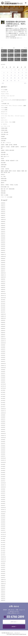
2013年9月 (3, 489)
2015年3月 (3, 452)
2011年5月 (3, 546)
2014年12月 (3, 458)
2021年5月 (3, 305)
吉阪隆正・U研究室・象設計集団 (7, 150)
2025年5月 (3, 227)
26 (25, 78)
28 (7, 80)
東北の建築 (3, 162)
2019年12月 (3, 338)
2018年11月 (3, 365)
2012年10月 (3, 511)
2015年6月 (3, 445)
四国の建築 (12, 37)
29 (11, 80)
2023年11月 (3, 254)
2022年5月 (3, 285)
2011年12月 (3, 532)
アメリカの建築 (4, 89)
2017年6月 (3, 396)
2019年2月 (3, 359)
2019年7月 (3, 349)
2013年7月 (3, 493)
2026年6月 (3, 207)
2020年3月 (3, 332)
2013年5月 (3, 497)
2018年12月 (3, 363)
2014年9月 (3, 464)
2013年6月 (3, 495)
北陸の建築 (3, 140)
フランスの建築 (4, 107)
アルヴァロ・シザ (4, 91)
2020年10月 (3, 318)
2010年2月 (3, 575)
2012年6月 (3, 520)
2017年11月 (3, 386)
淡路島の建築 (3, 164)
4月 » (25, 83)
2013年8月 (3, 491)
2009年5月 (3, 594)
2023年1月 (3, 271)
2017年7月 (3, 394)
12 (25, 72)
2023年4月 (3, 264)
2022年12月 (3, 273)
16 (14, 75)
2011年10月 (3, 536)
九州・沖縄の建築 (4, 132)
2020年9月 (3, 320)
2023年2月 (3, 268)
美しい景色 (3, 176)
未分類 (2, 158)
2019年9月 (3, 345)
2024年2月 (3, 250)
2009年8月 (3, 587)
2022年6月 (3, 283)
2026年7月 (3, 205)
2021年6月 (3, 303)
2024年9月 (3, 236)
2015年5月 (3, 448)
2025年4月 (3, 229)
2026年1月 (3, 217)
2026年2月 (3, 215)
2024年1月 (3, 252)
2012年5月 (3, 522)
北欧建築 (3, 136)
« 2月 (3, 83)
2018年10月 (3, 367)
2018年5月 (3, 377)
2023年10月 (3, 256)
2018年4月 (3, 380)
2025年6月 (3, 225)
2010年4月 (3, 571)
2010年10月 (3, 561)
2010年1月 (3, 577)
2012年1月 (3, 530)
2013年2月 (3, 503)
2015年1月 (3, 456)
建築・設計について (18, 37)
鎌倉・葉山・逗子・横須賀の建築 (7, 188)
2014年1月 (3, 480)
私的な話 (3, 174)
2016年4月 (3, 425)
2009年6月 (3, 592)
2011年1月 (3, 555)
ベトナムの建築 (4, 109)
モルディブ (3, 117)
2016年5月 (3, 423)
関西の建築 (3, 193)
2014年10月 (3, 462)
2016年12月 (3, 408)
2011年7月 (3, 542)
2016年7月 (3, 419)
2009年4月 (3, 596)
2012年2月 (3, 528)
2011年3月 (3, 550)
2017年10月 (3, 388)
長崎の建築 (3, 191)
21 (7, 78)
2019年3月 (3, 357)
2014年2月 (3, 478)
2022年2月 (3, 289)
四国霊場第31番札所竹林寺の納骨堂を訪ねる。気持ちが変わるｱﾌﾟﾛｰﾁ (16, 23)
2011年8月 (3, 540)
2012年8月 (3, 515)
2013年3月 (3, 501)
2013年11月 (3, 485)
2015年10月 (3, 437)
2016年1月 (3, 431)
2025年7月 (3, 223)
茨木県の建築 (3, 180)
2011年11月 (3, 534)
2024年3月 (3, 248)
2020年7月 (3, 324)
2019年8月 (3, 347)
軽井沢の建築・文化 (5, 186)
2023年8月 (3, 260)
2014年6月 (3, 470)
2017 (14, 48)
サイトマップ (17, 632)
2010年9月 (3, 563)
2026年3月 (3, 213)
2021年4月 (3, 308)
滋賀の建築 (3, 166)
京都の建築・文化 (4, 134)
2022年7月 (3, 281)
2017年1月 (3, 406)
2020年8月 (3, 322)
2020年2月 (3, 334)
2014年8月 (3, 466)
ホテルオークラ (4, 111)
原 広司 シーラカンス (6, 142)
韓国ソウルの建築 (4, 195)
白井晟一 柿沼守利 (5, 168)
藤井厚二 (3, 182)
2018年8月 (3, 371)
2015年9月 (3, 439)
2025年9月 (3, 221)
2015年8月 (3, 441)
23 (14, 78)
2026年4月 (3, 211)
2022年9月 (3, 279)
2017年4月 (3, 400)
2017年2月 (3, 404)
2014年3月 (3, 476)
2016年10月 (3, 413)
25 (22, 78)
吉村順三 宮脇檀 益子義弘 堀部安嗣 (9, 144)
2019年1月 (3, 361)
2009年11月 (3, 581)
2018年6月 (3, 375)
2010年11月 (3, 559)
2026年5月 (3, 209)
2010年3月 (3, 573)
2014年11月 (3, 460)
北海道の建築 (3, 138)
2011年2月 (3, 552)
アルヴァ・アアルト (5, 93)
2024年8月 (3, 238)
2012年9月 (3, 513)
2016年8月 (3, 417)
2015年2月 (3, 454)
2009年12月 (3, 579)
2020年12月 (3, 314)
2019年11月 (3, 340)
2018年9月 (3, 369)
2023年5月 (3, 262)
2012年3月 (3, 526)
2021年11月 (3, 295)
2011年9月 (3, 538)
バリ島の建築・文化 (5, 103)
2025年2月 (3, 231)
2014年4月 (3, 474)
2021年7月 (3, 301)
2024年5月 (3, 244)
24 (18, 78)
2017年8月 (3, 392)
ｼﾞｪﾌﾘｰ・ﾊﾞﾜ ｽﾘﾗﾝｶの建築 (6, 197)
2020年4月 (3, 330)
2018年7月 (3, 373)
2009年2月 (3, 600)
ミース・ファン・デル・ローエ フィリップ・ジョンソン (13, 115)
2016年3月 (3, 427)
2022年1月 (3, 291)
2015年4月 (3, 450)
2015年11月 (3, 435)
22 (11, 78)
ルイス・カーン (4, 120)
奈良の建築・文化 (4, 154)
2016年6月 (3, 421)
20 (3, 78)
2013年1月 (3, 505)
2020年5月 (3, 328)
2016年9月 (3, 415)
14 (7, 75)
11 (22, 72)
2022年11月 (3, 275)
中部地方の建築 (4, 130)
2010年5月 (3, 569)
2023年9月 (3, 258)
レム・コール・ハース (5, 126)
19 (25, 75)
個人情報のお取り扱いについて (7, 632)
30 (14, 80)
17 (18, 75)
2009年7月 (3, 589)
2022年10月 (3, 277)
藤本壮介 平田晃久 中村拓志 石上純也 (9, 184)
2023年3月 (3, 266)
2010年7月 (3, 567)
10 (18, 72)
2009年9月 (3, 585)
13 (3, 75)
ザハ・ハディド (4, 97)
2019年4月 (3, 355)
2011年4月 (3, 548)
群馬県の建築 (3, 178)
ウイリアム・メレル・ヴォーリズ (7, 95)
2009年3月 (3, 598)
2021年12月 (3, 293)
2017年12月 (3, 384)
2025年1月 (3, 233)
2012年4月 (3, 524)
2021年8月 (3, 299)
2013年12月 (3, 483)
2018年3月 (3, 382)
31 (18, 80)
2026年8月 (3, 203)
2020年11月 (3, 316)
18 (22, 75)
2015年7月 (3, 443)
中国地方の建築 (4, 128)
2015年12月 (3, 433)
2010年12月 (3, 557)
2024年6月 (3, 242)
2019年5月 (3, 353)
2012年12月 (3, 507)
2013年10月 (3, 487)
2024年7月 (3, 240)
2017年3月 (3, 402)
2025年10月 (3, 219)
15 (11, 75)
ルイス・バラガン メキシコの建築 (8, 122)
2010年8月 (3, 565)
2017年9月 (3, 390)
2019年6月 (3, 351)
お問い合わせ (13, 621)
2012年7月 (3, 517)
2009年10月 (3, 583)
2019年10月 (3, 343)
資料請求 (13, 626)
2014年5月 (3, 472)
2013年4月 (3, 499)
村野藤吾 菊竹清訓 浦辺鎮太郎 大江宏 (9, 160)
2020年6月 (3, 326)
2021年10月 (3, 297)
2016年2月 (3, 429)
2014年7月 (3, 468)
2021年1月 (3, 312)
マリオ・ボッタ (4, 113)
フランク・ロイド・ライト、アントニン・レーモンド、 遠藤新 (13, 105)
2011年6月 (3, 544)
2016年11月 (3, 410)
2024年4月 (3, 246)
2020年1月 (3, 336)
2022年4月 (3, 287)
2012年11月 (3, 509)
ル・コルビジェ (4, 124)
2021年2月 (3, 310)
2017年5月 (3, 398)
